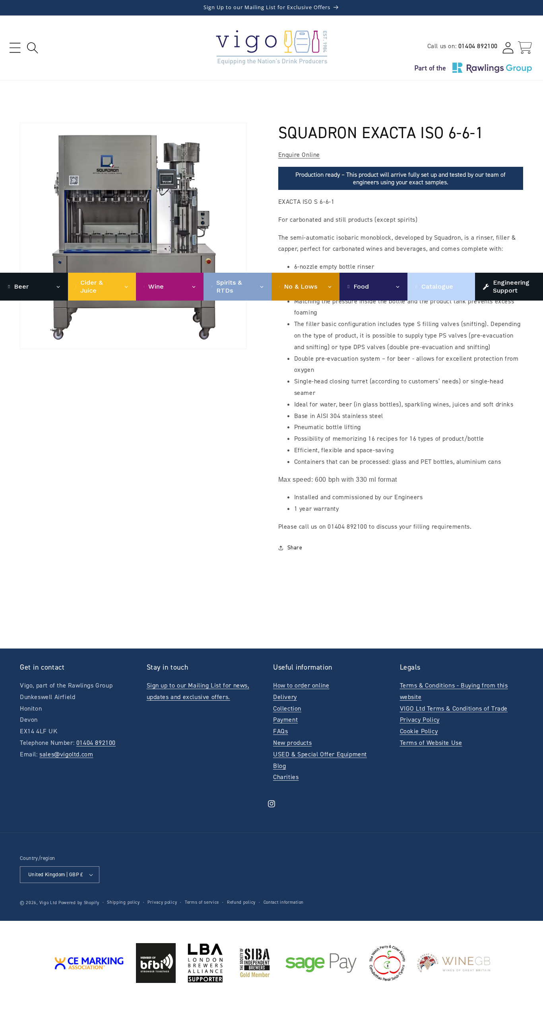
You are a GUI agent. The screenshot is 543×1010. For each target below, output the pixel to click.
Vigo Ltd (48, 903)
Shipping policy (123, 902)
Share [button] (295, 547)
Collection (287, 708)
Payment (285, 719)
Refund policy (241, 902)
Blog (279, 766)
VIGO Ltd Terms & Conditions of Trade (454, 708)
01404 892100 (478, 46)
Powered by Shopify (78, 903)
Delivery (285, 697)
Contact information (284, 902)
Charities (286, 777)
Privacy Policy (420, 719)
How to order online (301, 685)
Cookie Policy (419, 731)
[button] (15, 48)
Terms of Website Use (431, 742)
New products (292, 742)
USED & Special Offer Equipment (320, 754)
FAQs (280, 731)
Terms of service (202, 902)
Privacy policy (162, 902)
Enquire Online (299, 154)
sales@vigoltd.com (66, 754)
